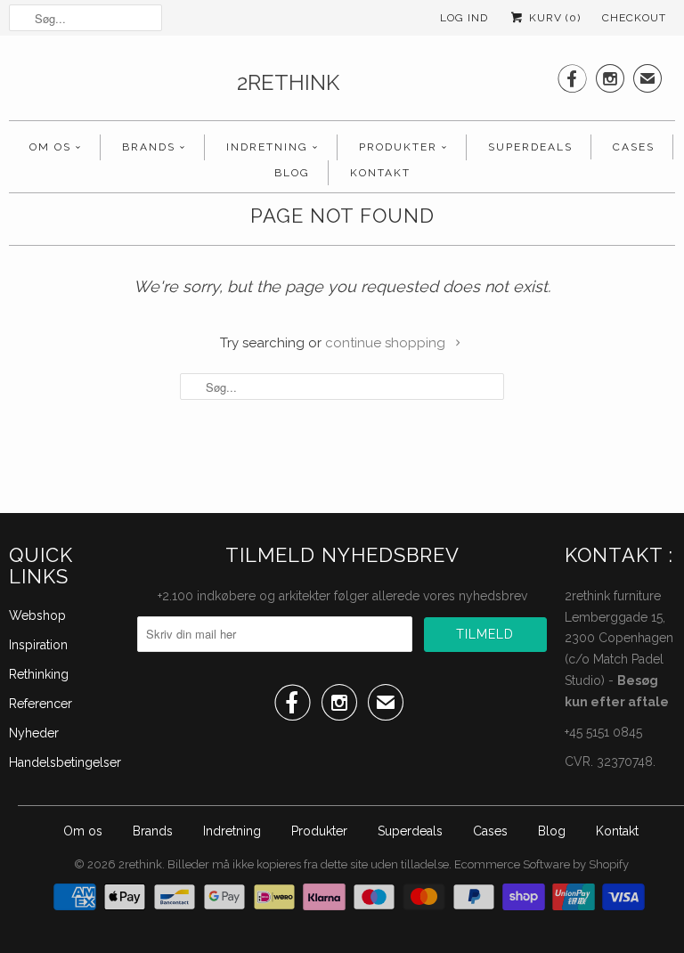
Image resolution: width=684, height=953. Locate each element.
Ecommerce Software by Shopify (541, 864)
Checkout (634, 18)
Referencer (40, 703)
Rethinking (39, 674)
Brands (148, 147)
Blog (292, 173)
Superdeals (530, 147)
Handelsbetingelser (65, 762)
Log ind (464, 18)
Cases (634, 147)
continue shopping (387, 343)
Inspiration (38, 645)
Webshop (37, 615)
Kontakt (380, 173)
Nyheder (34, 733)
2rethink (288, 82)
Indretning (267, 147)
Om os (50, 147)
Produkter (398, 147)
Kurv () (553, 18)
